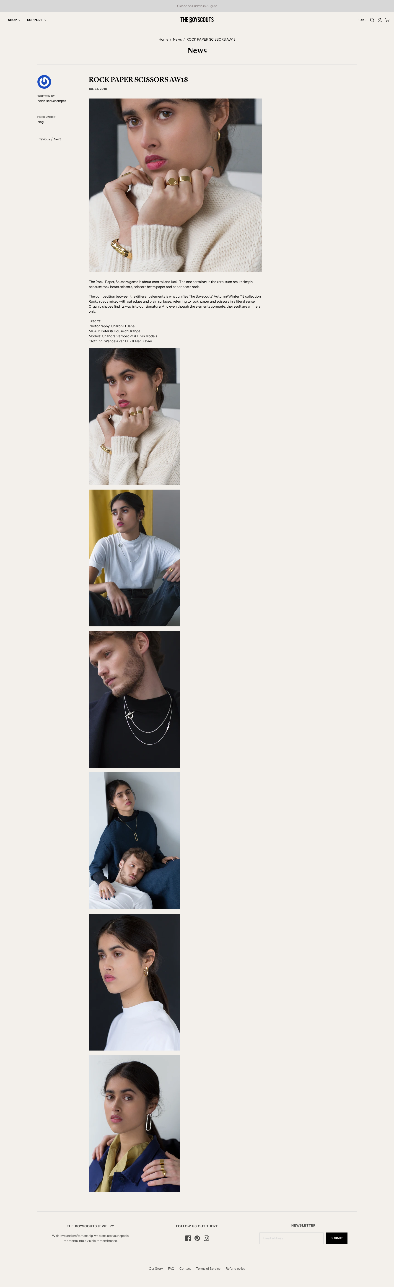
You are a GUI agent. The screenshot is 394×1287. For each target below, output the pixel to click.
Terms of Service (208, 1268)
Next (57, 139)
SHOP (12, 20)
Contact (185, 1268)
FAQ (171, 1268)
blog (40, 122)
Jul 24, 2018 (98, 89)
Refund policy (235, 1268)
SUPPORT (35, 20)
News (177, 39)
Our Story (156, 1268)
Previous (43, 139)
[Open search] (372, 20)
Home (163, 39)
